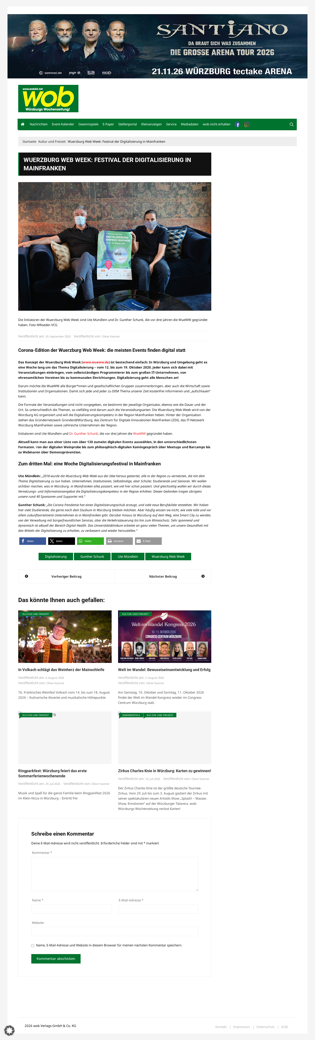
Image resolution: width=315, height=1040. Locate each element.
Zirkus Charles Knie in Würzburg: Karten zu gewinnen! (164, 771)
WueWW (139, 433)
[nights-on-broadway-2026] (158, 46)
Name (37, 900)
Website (38, 922)
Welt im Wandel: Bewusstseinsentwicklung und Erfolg (164, 669)
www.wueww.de (96, 362)
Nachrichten (39, 124)
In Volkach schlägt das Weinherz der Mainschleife (61, 669)
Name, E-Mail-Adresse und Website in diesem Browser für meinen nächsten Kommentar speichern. (109, 945)
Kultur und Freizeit (35, 614)
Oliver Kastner (111, 336)
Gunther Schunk (92, 556)
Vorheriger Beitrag (66, 576)
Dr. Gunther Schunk (83, 433)
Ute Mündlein (128, 556)
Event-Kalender (63, 124)
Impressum (81, 10)
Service (171, 124)
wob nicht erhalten (48, 10)
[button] (292, 124)
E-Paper (108, 124)
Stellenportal (127, 124)
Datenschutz (265, 1026)
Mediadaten (26, 10)
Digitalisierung (56, 556)
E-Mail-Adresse (131, 900)
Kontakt (67, 10)
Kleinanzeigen (151, 124)
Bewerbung (98, 10)
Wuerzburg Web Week (168, 556)
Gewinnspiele (88, 124)
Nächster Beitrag (163, 576)
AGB (284, 1026)
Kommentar (42, 852)
